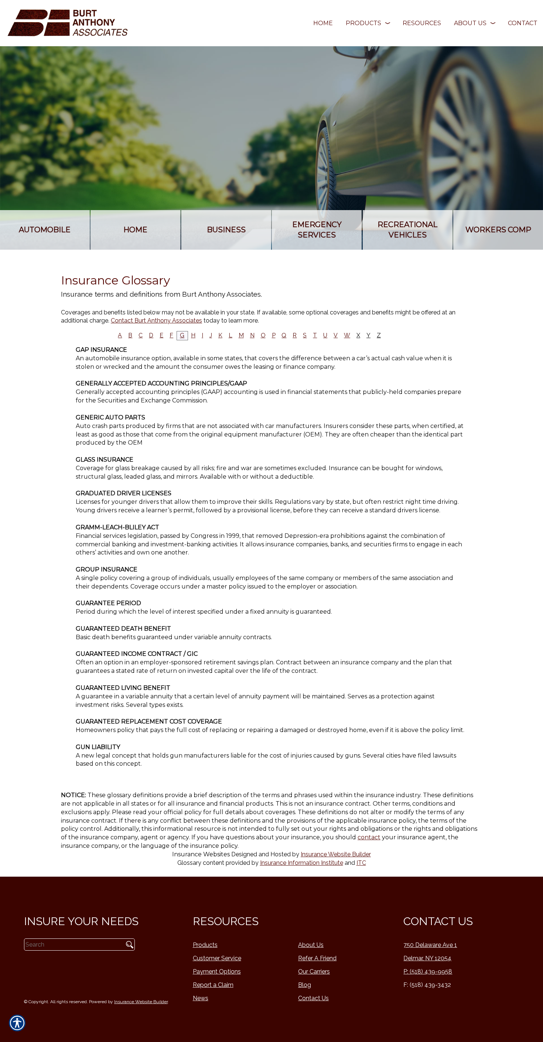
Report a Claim (213, 984)
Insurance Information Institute (301, 862)
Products (205, 944)
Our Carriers (314, 971)
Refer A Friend (317, 958)
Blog (304, 984)
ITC (361, 862)
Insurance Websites (201, 854)
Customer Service (217, 958)
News (200, 998)
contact (369, 837)
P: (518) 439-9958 (427, 971)
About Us (311, 944)
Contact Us (313, 998)
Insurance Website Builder (336, 854)
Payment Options (217, 971)
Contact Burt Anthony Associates (156, 320)
